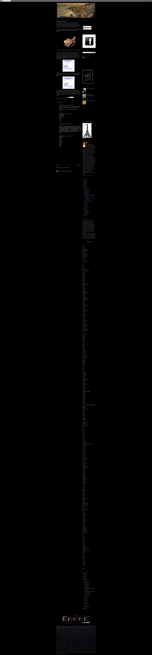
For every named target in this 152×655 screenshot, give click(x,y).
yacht (83, 560)
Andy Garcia (85, 254)
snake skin (84, 521)
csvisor (62, 126)
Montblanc (84, 465)
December (86, 189)
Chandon (84, 307)
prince (64, 631)
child (83, 312)
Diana (83, 341)
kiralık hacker (61, 115)
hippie (84, 400)
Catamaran (84, 297)
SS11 (83, 525)
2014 (85, 183)
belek (60, 117)
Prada (84, 495)
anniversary (85, 257)
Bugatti (84, 289)
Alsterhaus (84, 253)
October (86, 192)
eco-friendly (85, 350)
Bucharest (84, 288)
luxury (84, 448)
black (67, 647)
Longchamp (85, 441)
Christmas (84, 318)
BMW (83, 280)
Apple (83, 258)
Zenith (84, 564)
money (84, 464)
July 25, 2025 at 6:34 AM (68, 113)
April (86, 208)
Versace (84, 552)
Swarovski (84, 529)
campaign (84, 293)
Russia (84, 506)
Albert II (84, 251)
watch (84, 556)
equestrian (84, 357)
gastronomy (85, 375)
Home (69, 165)
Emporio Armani (85, 356)
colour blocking (90, 647)
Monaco (84, 461)
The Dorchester (85, 532)
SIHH (83, 515)
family (84, 362)
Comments (86, 28)
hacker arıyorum (62, 116)
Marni (83, 453)
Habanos (84, 388)
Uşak (60, 144)
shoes (84, 510)
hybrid (84, 406)
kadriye (60, 118)
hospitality (84, 402)
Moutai (84, 468)
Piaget (84, 491)
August (86, 202)
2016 (85, 180)
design (84, 335)
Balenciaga (84, 269)
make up (84, 450)
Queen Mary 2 (85, 498)
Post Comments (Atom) (65, 167)
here (64, 58)
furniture (84, 372)
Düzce (60, 138)
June (86, 205)
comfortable (85, 326)
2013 (85, 184)
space (84, 524)
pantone (84, 483)
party (83, 487)
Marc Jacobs (85, 452)
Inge (88, 142)
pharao (84, 488)
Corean (84, 327)
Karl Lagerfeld (85, 425)
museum (84, 471)
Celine (84, 303)
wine (83, 559)
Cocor (84, 322)
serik (60, 119)
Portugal (84, 494)
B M (83, 266)
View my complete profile (88, 175)
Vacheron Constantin (86, 549)
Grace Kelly (85, 383)
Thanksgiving (85, 530)
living (83, 438)
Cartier (84, 295)
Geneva (84, 377)
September (87, 587)
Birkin (83, 277)
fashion (61, 98)
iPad (83, 410)
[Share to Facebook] (73, 97)
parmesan (84, 486)
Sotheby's (84, 522)
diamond (84, 339)
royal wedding (85, 505)
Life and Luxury (75, 57)
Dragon (84, 345)
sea (83, 507)
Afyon (60, 139)
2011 (83, 246)
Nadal (83, 475)
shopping (84, 513)
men (83, 456)
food (83, 368)
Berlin (83, 274)
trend (83, 544)
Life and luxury (76, 5)
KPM (83, 429)
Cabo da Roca (85, 292)
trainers (84, 541)
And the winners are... (88, 200)
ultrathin (84, 548)
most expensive (85, 467)
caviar (79, 630)
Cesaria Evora (85, 304)
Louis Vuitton (85, 445)
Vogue (84, 555)
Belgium (84, 273)
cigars (84, 319)
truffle (83, 545)
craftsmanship (85, 329)
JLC (83, 421)
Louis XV (84, 446)
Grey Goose (85, 384)
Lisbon (84, 437)
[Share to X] (72, 97)
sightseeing (84, 514)
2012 (85, 186)
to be (83, 536)
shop (83, 511)
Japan (84, 417)
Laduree (84, 433)
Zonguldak (61, 141)
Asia (83, 265)
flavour (58, 635)
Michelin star (85, 459)
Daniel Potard (85, 334)
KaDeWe (84, 423)
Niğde (60, 140)
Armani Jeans (85, 261)
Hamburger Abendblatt (86, 391)
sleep (83, 518)
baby (83, 268)
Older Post (79, 165)
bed (83, 272)
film (83, 365)
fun (83, 371)
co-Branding (82, 647)
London (84, 440)
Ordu (60, 143)
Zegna (84, 563)
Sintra (84, 517)
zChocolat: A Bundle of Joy (90, 88)
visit (83, 553)
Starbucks (84, 526)
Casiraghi (84, 296)
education (84, 352)
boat (83, 281)
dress (83, 346)
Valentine (84, 551)
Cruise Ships (85, 330)
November (86, 190)
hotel (83, 403)
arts (83, 264)
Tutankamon (85, 547)
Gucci (92, 627)
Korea (84, 427)
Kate (83, 426)
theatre (84, 533)
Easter (84, 349)
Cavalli (84, 300)
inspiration (84, 407)
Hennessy (84, 398)
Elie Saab (84, 354)
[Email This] (69, 97)
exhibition (84, 360)
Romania (84, 502)
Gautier (84, 376)
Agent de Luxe (85, 249)
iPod (83, 411)
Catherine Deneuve (86, 299)
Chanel (84, 308)
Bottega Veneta (85, 284)
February (86, 605)
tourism (84, 540)
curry (83, 333)
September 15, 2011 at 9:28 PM (67, 105)
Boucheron (84, 285)
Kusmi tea (84, 430)
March (86, 210)
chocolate (84, 315)
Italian (84, 415)
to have (84, 537)
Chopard (84, 316)
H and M (84, 387)
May (85, 207)
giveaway (71, 24)
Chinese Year (85, 314)
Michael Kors (85, 457)
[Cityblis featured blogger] (87, 62)
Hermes (84, 399)
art (90, 646)
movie (84, 469)
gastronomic (85, 373)
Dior (83, 342)
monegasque (85, 463)
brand (83, 287)
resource (84, 499)
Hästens (84, 396)
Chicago (84, 311)
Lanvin (84, 434)
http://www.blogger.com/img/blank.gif (89, 404)
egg (83, 353)
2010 (85, 215)
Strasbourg (84, 528)
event (83, 358)
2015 (85, 181)
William (84, 557)
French (84, 369)
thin (83, 534)
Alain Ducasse (85, 250)
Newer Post (58, 165)
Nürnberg (84, 479)
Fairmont (84, 361)
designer (84, 337)
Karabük (60, 145)
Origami (84, 480)
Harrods (84, 395)
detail (83, 338)
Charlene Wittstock (86, 310)
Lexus (84, 436)
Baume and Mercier (86, 270)
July (85, 204)
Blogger (91, 241)
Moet (83, 460)
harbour (84, 394)
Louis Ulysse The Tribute (87, 444)
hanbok (84, 392)
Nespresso (84, 476)
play (83, 492)
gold (83, 381)
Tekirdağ (60, 142)
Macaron (84, 449)
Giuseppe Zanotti (85, 379)
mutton (67, 651)
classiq (60, 105)
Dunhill (65, 640)
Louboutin (84, 442)
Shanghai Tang (85, 509)
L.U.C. (75, 642)
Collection (84, 323)
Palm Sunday (85, 482)
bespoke (84, 276)
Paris (83, 484)
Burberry (84, 291)
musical (84, 472)
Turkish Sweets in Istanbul (90, 100)
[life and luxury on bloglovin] (87, 137)
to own (82, 652)
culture (84, 331)
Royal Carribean (85, 503)
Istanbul (84, 414)
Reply (60, 110)
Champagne (85, 306)
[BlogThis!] (71, 97)
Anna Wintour (82, 636)
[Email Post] (68, 97)
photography (85, 490)
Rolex (83, 501)
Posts (85, 26)
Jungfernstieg (85, 422)
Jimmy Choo (85, 419)
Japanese (84, 418)
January (86, 213)
